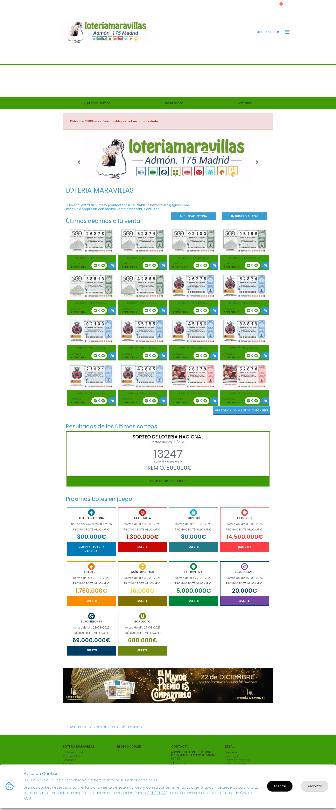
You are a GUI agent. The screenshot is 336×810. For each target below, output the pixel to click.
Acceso (266, 32)
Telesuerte (231, 752)
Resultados (69, 760)
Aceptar (279, 786)
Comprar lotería (72, 756)
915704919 (139, 205)
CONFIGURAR (157, 792)
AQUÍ (28, 798)
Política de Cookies (235, 763)
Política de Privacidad (237, 760)
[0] (279, 32)
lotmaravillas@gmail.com (169, 205)
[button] (78, 162)
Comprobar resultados (168, 481)
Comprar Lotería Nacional (91, 549)
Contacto (68, 763)
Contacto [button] (244, 103)
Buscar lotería (195, 216)
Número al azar (246, 216)
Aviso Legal (231, 756)
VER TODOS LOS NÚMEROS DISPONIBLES (241, 410)
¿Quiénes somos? (73, 752)
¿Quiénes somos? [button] (98, 103)
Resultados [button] (174, 103)
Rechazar (314, 786)
